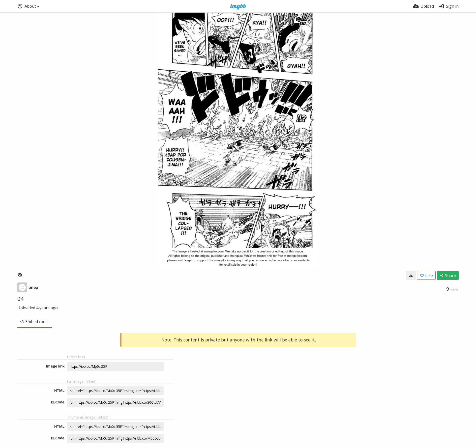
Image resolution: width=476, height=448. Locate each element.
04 (20, 298)
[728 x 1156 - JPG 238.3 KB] (411, 275)
